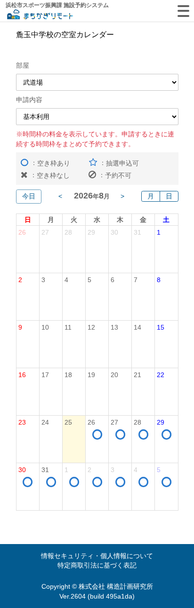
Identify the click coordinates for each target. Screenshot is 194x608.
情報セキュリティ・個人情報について (97, 556)
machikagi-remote (40, 15)
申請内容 (29, 99)
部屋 (22, 65)
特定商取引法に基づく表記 (97, 565)
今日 (28, 196)
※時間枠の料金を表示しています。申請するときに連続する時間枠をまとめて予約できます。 (95, 138)
